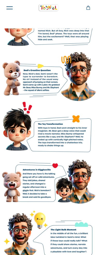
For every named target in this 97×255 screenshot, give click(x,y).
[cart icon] (88, 8)
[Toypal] (49, 8)
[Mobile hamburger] (9, 7)
